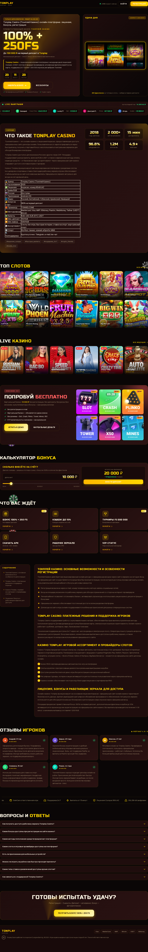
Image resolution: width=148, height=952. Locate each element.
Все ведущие (139, 342)
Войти (123, 4)
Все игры (141, 267)
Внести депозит (113, 482)
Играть (36, 945)
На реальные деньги (44, 427)
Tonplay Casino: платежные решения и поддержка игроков (15, 583)
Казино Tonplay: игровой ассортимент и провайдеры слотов (15, 592)
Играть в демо (16, 427)
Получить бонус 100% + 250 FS (74, 913)
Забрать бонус (16, 85)
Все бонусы (42, 85)
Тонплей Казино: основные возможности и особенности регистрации (15, 574)
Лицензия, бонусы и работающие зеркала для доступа (14, 600)
